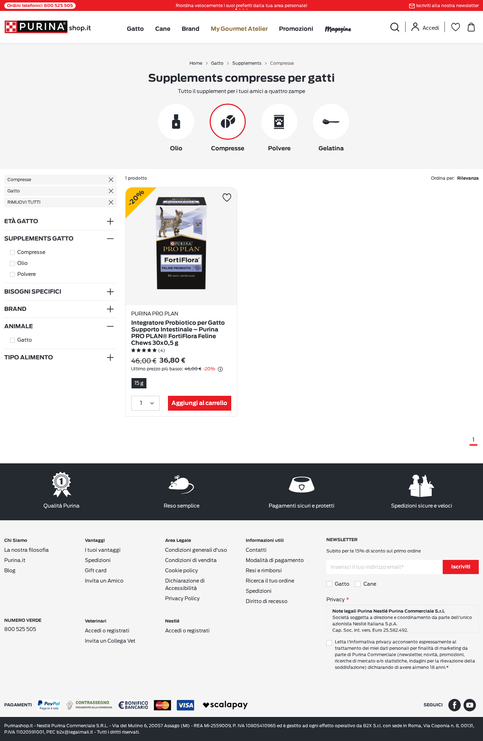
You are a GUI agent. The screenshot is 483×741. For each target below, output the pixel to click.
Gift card (95, 570)
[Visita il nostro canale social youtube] (470, 704)
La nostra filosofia (26, 550)
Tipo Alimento (28, 357)
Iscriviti (460, 567)
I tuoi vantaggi (103, 550)
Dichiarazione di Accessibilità (185, 584)
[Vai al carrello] (471, 27)
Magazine (338, 29)
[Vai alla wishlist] (455, 27)
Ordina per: (455, 178)
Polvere (26, 274)
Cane (162, 29)
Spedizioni (98, 560)
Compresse (19, 179)
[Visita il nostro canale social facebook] (454, 704)
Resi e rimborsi (264, 570)
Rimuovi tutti (23, 202)
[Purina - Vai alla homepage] (47, 26)
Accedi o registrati (107, 630)
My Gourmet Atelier (239, 29)
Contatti (256, 550)
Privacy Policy (182, 598)
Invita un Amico (104, 581)
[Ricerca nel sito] (394, 27)
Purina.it (14, 560)
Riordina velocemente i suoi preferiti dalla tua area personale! (241, 5)
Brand (190, 29)
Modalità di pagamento (275, 560)
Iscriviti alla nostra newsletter (447, 5)
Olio (22, 263)
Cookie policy (181, 570)
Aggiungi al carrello (199, 403)
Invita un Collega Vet (110, 641)
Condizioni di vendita (191, 560)
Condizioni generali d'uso (196, 550)
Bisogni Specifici (32, 292)
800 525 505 (20, 629)
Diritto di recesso (266, 601)
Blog (10, 570)
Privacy (335, 599)
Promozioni (296, 29)
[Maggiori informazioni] (220, 369)
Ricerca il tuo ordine (270, 581)
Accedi (431, 28)
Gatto (135, 29)
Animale (18, 326)
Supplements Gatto (39, 239)
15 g (139, 383)
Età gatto (21, 221)
